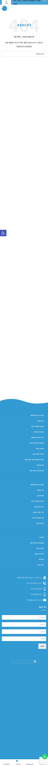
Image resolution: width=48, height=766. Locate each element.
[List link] (24, 583)
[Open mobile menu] (45, 8)
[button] (3, 233)
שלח (42, 646)
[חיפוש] (5, 54)
